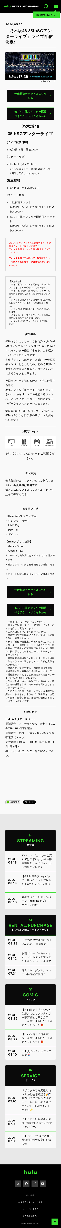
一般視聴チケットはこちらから (30, 96)
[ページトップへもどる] (55, 1222)
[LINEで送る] (12, 801)
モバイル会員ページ (18, 249)
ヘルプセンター (28, 453)
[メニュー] (55, 6)
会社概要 (30, 1195)
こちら (36, 321)
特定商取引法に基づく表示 (30, 1202)
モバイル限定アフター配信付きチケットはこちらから (30, 113)
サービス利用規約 (30, 1209)
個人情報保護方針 (30, 1216)
